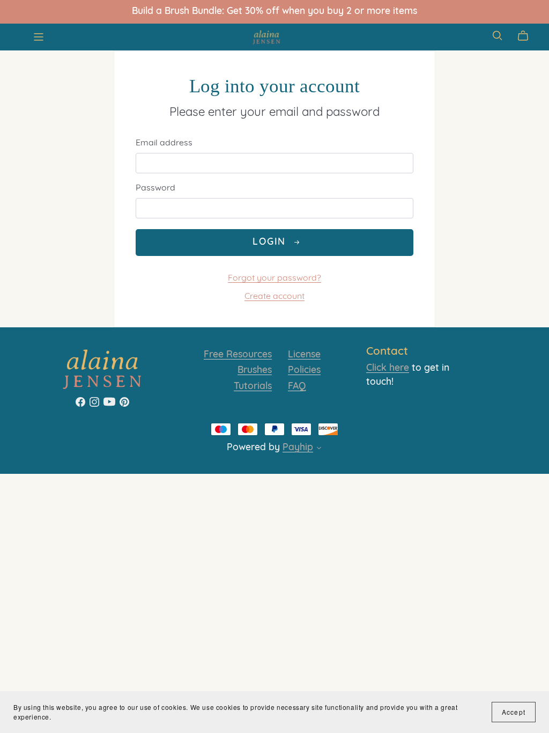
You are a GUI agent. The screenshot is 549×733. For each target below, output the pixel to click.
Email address (164, 143)
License (304, 355)
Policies (304, 370)
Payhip (298, 447)
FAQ (297, 386)
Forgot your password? (274, 278)
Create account (274, 296)
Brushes (255, 370)
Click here (387, 368)
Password (155, 188)
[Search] (497, 36)
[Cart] (527, 36)
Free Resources (238, 355)
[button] (319, 449)
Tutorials (253, 386)
